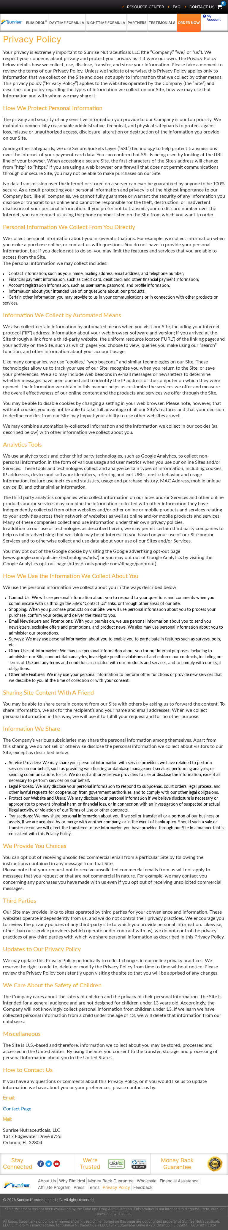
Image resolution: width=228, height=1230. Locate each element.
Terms (93, 1187)
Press (79, 1187)
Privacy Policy (116, 1187)
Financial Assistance (179, 1180)
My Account (214, 18)
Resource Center (145, 6)
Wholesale (146, 1180)
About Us (47, 1180)
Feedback (143, 1187)
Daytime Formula (66, 22)
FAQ (176, 6)
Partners (137, 22)
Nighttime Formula (106, 22)
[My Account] (204, 16)
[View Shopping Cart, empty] (219, 7)
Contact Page (17, 1109)
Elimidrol (36, 22)
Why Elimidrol (72, 1180)
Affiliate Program (54, 1187)
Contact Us (201, 6)
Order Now (189, 22)
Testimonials (162, 22)
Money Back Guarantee (111, 1180)
